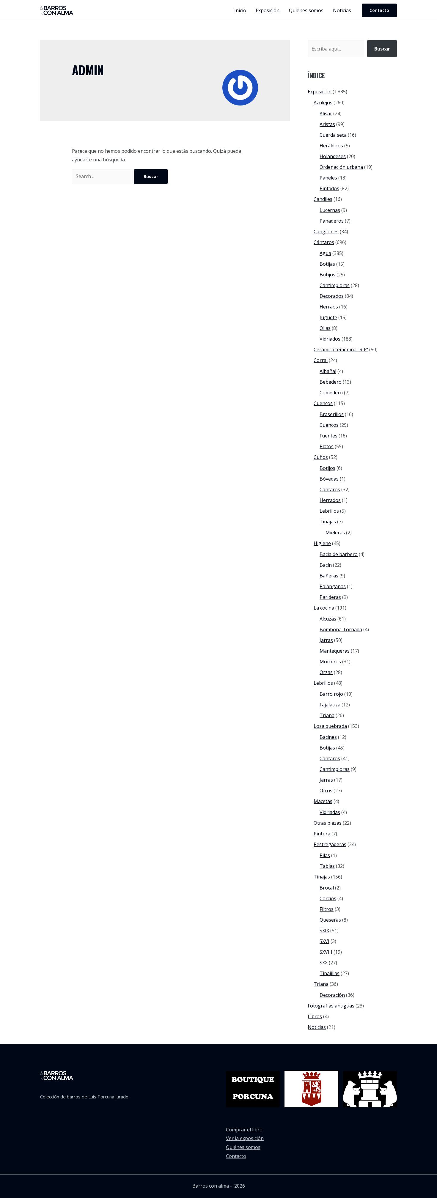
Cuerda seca (333, 135)
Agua (325, 253)
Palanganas (333, 586)
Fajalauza (330, 704)
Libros (315, 1016)
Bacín (326, 565)
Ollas (325, 328)
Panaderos (332, 221)
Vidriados (330, 339)
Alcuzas (328, 618)
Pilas (325, 855)
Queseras (330, 920)
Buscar (382, 48)
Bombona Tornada (341, 629)
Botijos (327, 274)
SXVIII (326, 952)
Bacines (328, 737)
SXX (324, 962)
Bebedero (331, 382)
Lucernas (330, 210)
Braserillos (332, 414)
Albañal (328, 371)
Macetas (323, 801)
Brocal (327, 887)
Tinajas (328, 521)
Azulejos (323, 102)
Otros (326, 790)
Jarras (326, 640)
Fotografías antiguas (331, 1005)
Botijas (327, 264)
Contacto (236, 1156)
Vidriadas (330, 812)
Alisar (326, 113)
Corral (321, 360)
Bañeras (329, 575)
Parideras (330, 597)
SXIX (324, 930)
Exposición (319, 91)
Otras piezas (328, 823)
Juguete (328, 317)
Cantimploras (335, 285)
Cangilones (326, 231)
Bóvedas (329, 479)
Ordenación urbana (341, 167)
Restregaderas (330, 844)
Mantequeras (335, 651)
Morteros (330, 661)
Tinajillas (329, 973)
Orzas (326, 672)
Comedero (331, 392)
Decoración (332, 995)
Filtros (327, 909)
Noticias (317, 1027)
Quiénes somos (243, 1147)
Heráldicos (331, 145)
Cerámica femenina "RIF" (341, 349)
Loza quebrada (330, 726)
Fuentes (328, 435)
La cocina (324, 607)
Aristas (327, 124)
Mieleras (335, 532)
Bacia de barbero (339, 554)
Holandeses (333, 156)
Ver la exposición (245, 1138)
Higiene (322, 543)
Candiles (323, 199)
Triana (327, 715)
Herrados (330, 500)
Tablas (327, 866)
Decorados (332, 296)
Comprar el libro (244, 1129)
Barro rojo (331, 694)
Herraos (329, 306)
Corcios (328, 898)
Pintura (322, 833)
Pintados (329, 188)
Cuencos (323, 403)
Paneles (328, 177)
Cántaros (324, 242)
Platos (327, 446)
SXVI (324, 941)
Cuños (321, 457)
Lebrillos (329, 511)
